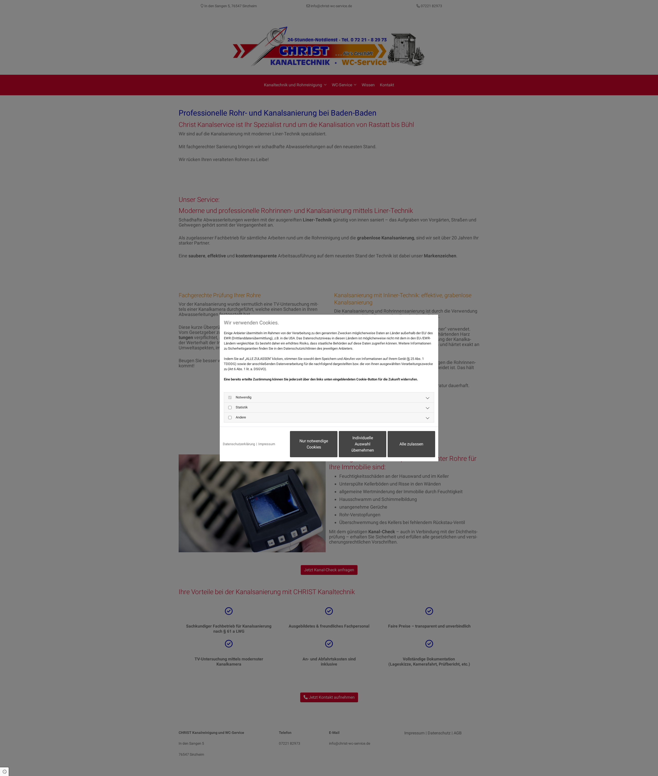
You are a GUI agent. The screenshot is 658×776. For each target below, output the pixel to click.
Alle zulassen (411, 444)
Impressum (266, 444)
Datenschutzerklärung (239, 444)
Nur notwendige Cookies (313, 444)
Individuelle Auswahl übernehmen (362, 444)
